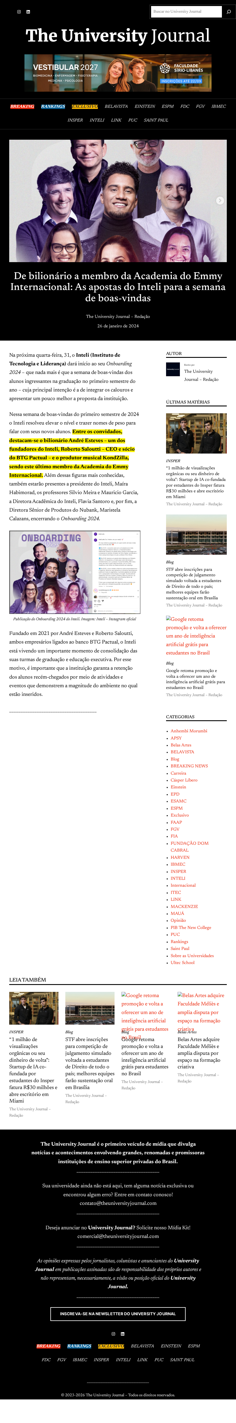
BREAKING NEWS (189, 766)
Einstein (178, 787)
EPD (175, 794)
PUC (175, 935)
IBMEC (178, 865)
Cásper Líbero (184, 780)
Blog (170, 562)
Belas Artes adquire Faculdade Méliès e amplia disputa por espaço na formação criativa (199, 1053)
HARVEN (180, 858)
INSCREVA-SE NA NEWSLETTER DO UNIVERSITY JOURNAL (118, 1313)
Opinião (178, 921)
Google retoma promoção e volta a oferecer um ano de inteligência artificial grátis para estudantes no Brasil (195, 679)
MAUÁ (177, 914)
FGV (175, 829)
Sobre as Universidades (192, 956)
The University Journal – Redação (118, 317)
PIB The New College (191, 928)
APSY (176, 738)
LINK (176, 900)
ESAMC (178, 801)
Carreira (178, 773)
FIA (174, 836)
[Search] (229, 12)
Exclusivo (180, 815)
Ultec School (183, 963)
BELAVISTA (182, 752)
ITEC (176, 893)
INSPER (173, 461)
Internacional (183, 886)
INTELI (178, 879)
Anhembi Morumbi (189, 731)
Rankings (179, 942)
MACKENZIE (184, 907)
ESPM (177, 808)
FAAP (176, 823)
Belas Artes (181, 745)
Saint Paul (180, 949)
